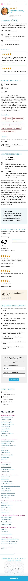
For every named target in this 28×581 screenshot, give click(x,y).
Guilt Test (3, 448)
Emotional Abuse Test (6, 467)
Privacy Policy (10, 560)
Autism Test (4, 529)
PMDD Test (4, 548)
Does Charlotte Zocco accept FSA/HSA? (15, 328)
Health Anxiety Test (5, 426)
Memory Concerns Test (6, 534)
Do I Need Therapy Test (6, 422)
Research (15, 197)
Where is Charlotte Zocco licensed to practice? (14, 324)
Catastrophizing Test (6, 443)
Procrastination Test (5, 507)
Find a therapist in (10, 365)
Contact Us (23, 558)
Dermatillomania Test (6, 519)
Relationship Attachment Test (8, 493)
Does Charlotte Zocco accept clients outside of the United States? (14, 332)
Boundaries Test (5, 479)
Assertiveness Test (5, 476)
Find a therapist (6, 558)
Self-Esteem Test (5, 457)
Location (5, 392)
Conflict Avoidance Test (6, 481)
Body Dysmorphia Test (6, 517)
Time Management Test (7, 509)
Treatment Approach (9, 394)
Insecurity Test (4, 450)
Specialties (6, 396)
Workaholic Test (4, 512)
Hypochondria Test (5, 429)
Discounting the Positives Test (8, 445)
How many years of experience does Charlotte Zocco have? (14, 319)
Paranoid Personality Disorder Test (9, 543)
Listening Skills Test (5, 488)
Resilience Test (4, 436)
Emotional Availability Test (7, 483)
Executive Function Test (6, 505)
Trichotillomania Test (6, 524)
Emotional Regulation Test (7, 424)
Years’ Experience (8, 401)
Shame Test (4, 459)
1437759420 (4, 141)
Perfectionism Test (5, 452)
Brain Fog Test (4, 502)
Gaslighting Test (5, 471)
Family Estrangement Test (7, 469)
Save (14, 20)
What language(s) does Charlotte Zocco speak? (15, 314)
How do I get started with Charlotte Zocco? (13, 347)
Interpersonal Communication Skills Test (10, 486)
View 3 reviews (9, 38)
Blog (18, 558)
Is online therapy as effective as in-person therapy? (13, 337)
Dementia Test (4, 531)
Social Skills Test (4, 497)
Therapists (13, 558)
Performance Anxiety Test (7, 433)
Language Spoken (8, 399)
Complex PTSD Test (5, 464)
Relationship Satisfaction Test (8, 495)
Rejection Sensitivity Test (7, 455)
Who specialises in (10, 372)
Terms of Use (18, 560)
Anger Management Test (7, 417)
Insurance (5, 404)
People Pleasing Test (6, 490)
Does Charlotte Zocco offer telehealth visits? (14, 309)
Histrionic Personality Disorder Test (9, 541)
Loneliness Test (4, 431)
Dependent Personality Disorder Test (10, 539)
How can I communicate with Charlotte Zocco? (14, 342)
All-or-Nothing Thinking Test (7, 441)
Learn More (18, 1)
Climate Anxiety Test (6, 419)
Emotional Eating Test (6, 521)
